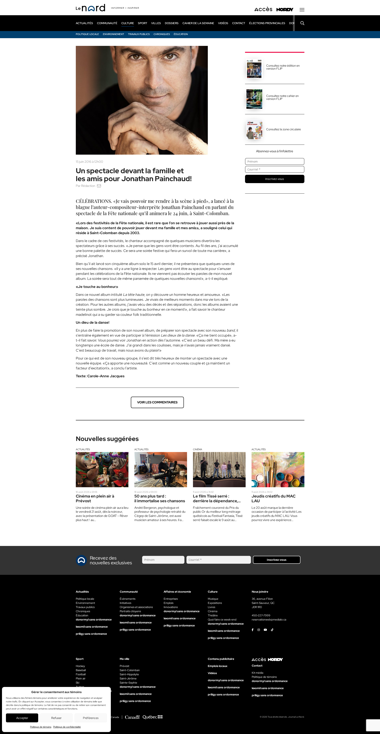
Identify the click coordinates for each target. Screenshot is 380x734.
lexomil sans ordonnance (92, 626)
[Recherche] (299, 23)
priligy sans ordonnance (91, 634)
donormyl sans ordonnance (94, 619)
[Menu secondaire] (302, 9)
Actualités (83, 449)
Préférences (91, 718)
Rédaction (88, 186)
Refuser (56, 718)
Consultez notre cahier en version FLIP (282, 97)
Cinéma (197, 449)
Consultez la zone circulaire (283, 129)
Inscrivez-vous (274, 179)
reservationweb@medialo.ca (269, 619)
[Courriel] (99, 186)
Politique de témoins (40, 726)
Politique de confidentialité (67, 726)
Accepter (22, 718)
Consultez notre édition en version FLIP (283, 67)
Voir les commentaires (157, 402)
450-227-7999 (261, 615)
